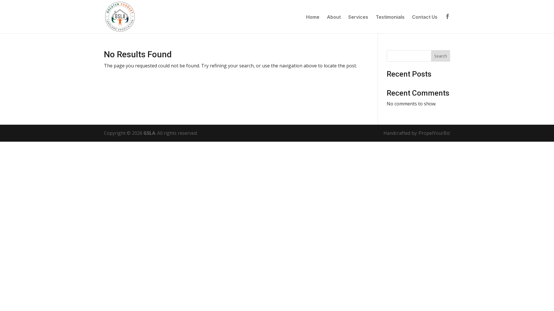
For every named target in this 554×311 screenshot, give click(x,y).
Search (440, 56)
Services (358, 17)
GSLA (149, 133)
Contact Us (424, 17)
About (334, 17)
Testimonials (390, 17)
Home (312, 17)
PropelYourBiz (434, 133)
